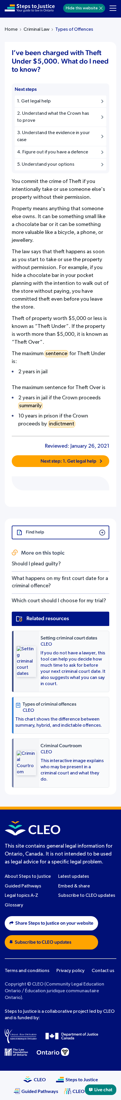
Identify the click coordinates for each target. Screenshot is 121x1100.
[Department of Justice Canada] (72, 1035)
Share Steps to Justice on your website (54, 923)
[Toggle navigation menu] (113, 8)
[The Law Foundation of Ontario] (16, 1052)
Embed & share (74, 886)
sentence (56, 353)
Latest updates (73, 876)
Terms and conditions (27, 971)
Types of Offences (74, 29)
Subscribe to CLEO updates (86, 895)
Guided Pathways (23, 886)
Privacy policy (70, 971)
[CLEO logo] (32, 828)
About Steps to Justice (28, 876)
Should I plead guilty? (36, 564)
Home (11, 29)
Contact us (103, 971)
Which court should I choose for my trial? (59, 600)
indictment (61, 424)
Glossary (14, 905)
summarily (30, 405)
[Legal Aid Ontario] (21, 1036)
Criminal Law (36, 29)
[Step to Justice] (30, 8)
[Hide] (101, 8)
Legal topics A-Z (21, 895)
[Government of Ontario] (53, 1052)
